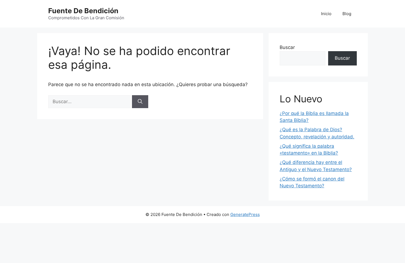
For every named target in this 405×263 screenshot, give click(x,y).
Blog (346, 13)
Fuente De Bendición (83, 11)
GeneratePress (245, 214)
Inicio (326, 13)
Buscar (287, 47)
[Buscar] (140, 101)
